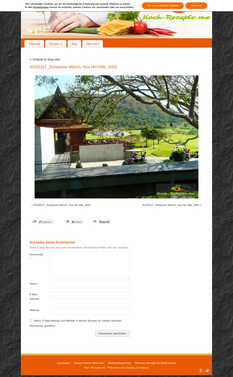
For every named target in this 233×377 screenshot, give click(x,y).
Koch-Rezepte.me (94, 367)
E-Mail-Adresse (34, 299)
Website (34, 310)
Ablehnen (196, 5)
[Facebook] (200, 370)
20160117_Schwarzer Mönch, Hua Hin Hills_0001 (62, 205)
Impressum (63, 362)
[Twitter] (207, 370)
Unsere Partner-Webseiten (89, 362)
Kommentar (35, 256)
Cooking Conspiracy (137, 367)
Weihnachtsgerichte (119, 362)
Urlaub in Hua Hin (45, 59)
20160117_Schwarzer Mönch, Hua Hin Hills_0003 (170, 205)
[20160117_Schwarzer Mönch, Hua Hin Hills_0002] (116, 136)
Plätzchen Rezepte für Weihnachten (155, 362)
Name (34, 283)
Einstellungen (41, 7)
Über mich (92, 43)
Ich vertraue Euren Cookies (162, 5)
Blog (74, 43)
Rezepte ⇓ (55, 43)
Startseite (34, 43)
